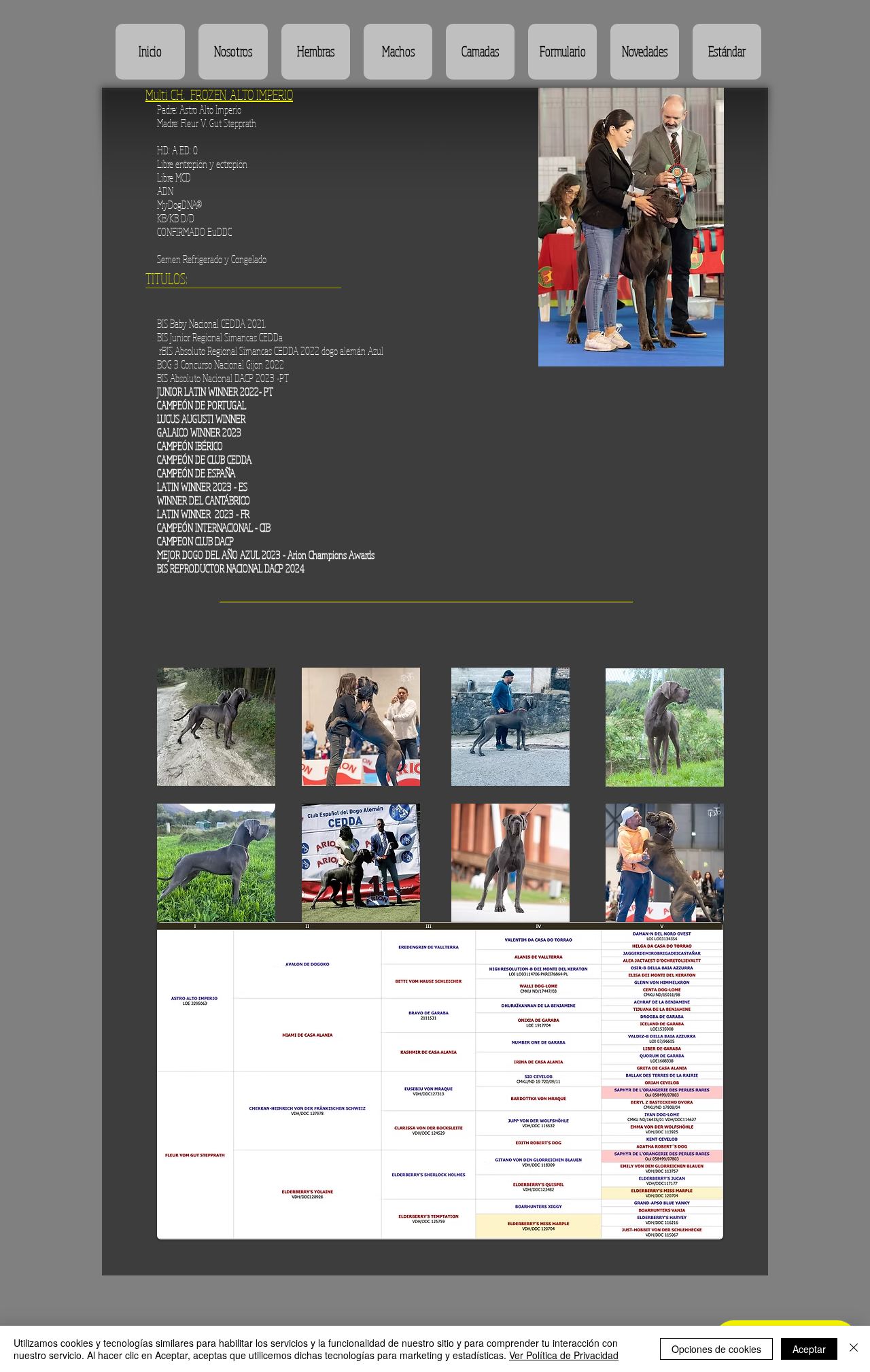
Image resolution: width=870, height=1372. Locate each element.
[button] (315, 52)
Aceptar (809, 1349)
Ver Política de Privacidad (564, 1355)
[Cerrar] (854, 1349)
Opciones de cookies (716, 1349)
